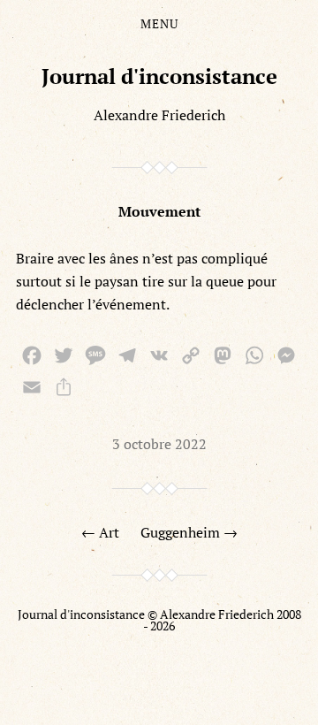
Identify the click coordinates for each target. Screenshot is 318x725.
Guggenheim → (189, 532)
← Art (100, 532)
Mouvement (159, 211)
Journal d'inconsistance (159, 76)
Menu (159, 24)
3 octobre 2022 (159, 444)
